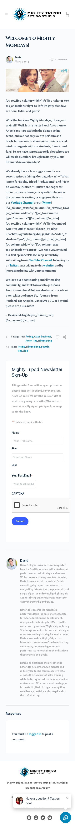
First (14, 448)
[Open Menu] (6, 14)
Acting (29, 336)
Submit (20, 521)
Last (14, 465)
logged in (35, 734)
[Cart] (67, 14)
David (18, 57)
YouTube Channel (22, 202)
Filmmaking (45, 340)
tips (20, 350)
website (48, 265)
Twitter (46, 202)
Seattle (45, 346)
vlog (25, 350)
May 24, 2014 (22, 61)
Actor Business (42, 336)
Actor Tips (31, 340)
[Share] (64, 337)
